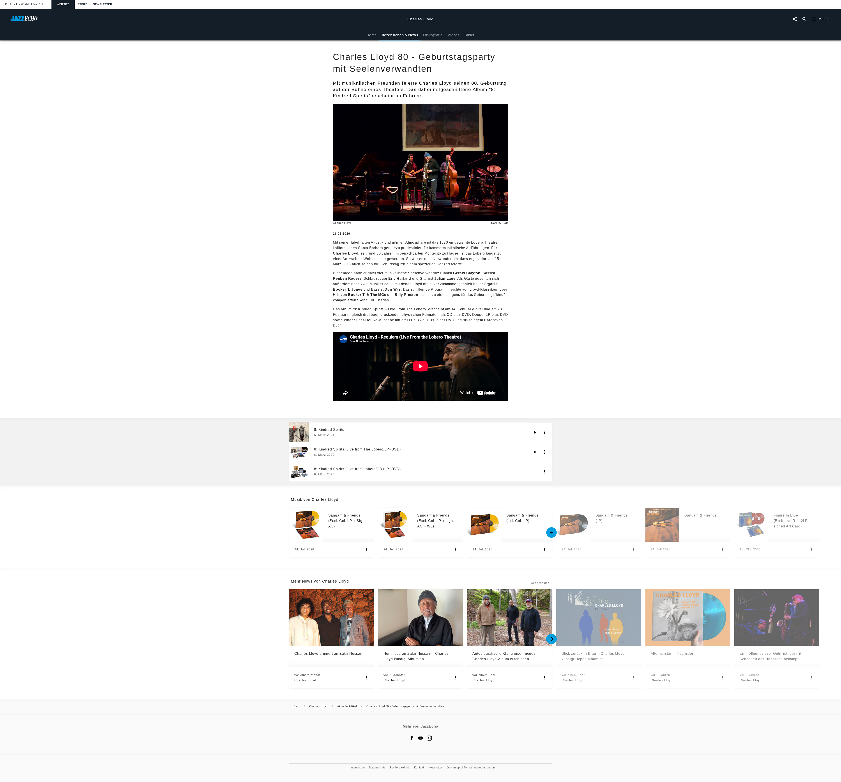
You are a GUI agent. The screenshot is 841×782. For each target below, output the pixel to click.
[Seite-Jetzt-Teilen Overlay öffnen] (794, 19)
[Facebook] (411, 738)
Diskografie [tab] (432, 35)
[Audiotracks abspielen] (534, 432)
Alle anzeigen (540, 583)
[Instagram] (429, 738)
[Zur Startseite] (207, 21)
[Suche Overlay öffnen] (804, 19)
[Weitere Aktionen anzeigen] (544, 432)
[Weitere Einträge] (551, 532)
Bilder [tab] (470, 35)
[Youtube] (420, 738)
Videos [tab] (453, 35)
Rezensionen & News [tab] (400, 35)
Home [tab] (371, 35)
